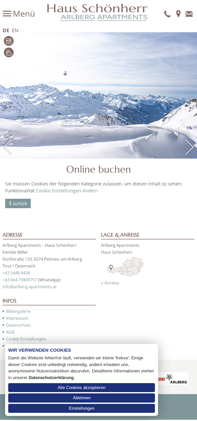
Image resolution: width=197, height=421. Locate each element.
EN (15, 30)
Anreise (111, 283)
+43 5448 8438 (16, 273)
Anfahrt (178, 13)
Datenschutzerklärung (51, 377)
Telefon (167, 13)
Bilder (9, 41)
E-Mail (189, 13)
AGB (10, 332)
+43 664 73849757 (20, 280)
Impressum (17, 318)
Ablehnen (82, 397)
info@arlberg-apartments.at (30, 287)
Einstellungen (81, 408)
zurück (20, 203)
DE (6, 30)
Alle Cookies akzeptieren (81, 387)
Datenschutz (18, 325)
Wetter (9, 52)
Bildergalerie (18, 311)
